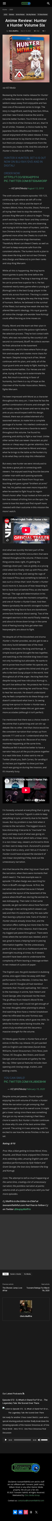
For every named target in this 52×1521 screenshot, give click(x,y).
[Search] (48, 3)
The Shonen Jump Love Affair (12, 1289)
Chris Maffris (13, 31)
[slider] (44, 1439)
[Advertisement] (26, 1242)
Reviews (11, 14)
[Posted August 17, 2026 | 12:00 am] (26, 1412)
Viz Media (27, 1274)
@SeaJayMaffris (22, 1209)
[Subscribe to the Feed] (23, 1394)
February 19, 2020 (36, 1089)
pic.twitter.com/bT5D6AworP (25, 181)
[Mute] (39, 1440)
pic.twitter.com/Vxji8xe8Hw (25, 1081)
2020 (11, 9)
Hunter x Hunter (15, 1274)
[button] (4, 3)
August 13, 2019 (36, 188)
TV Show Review (42, 14)
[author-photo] (26, 1312)
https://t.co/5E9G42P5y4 (21, 177)
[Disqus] (26, 1359)
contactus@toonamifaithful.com (31, 1500)
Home (5, 9)
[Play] (6, 1440)
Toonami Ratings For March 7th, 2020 (38, 1289)
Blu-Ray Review (31, 14)
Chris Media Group (32, 1495)
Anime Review (20, 14)
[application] (26, 1439)
